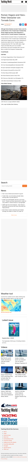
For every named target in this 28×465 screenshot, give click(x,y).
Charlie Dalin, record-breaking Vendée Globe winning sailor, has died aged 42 (13, 196)
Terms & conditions (16, 456)
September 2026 (8, 338)
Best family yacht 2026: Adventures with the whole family (6, 360)
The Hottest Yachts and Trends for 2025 (21, 375)
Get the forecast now (6, 312)
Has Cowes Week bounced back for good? (12, 193)
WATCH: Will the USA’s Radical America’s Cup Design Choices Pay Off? (20, 395)
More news (14, 215)
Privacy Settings (4, 458)
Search (24, 185)
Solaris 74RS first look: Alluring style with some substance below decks (7, 394)
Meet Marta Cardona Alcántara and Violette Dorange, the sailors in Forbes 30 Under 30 (13, 210)
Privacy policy (23, 456)
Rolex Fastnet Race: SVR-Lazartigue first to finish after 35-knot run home (7, 377)
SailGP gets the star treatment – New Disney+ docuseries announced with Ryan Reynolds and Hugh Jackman (13, 206)
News (3, 190)
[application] (14, 92)
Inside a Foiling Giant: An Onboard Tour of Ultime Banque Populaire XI (21, 360)
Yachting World (8, 24)
